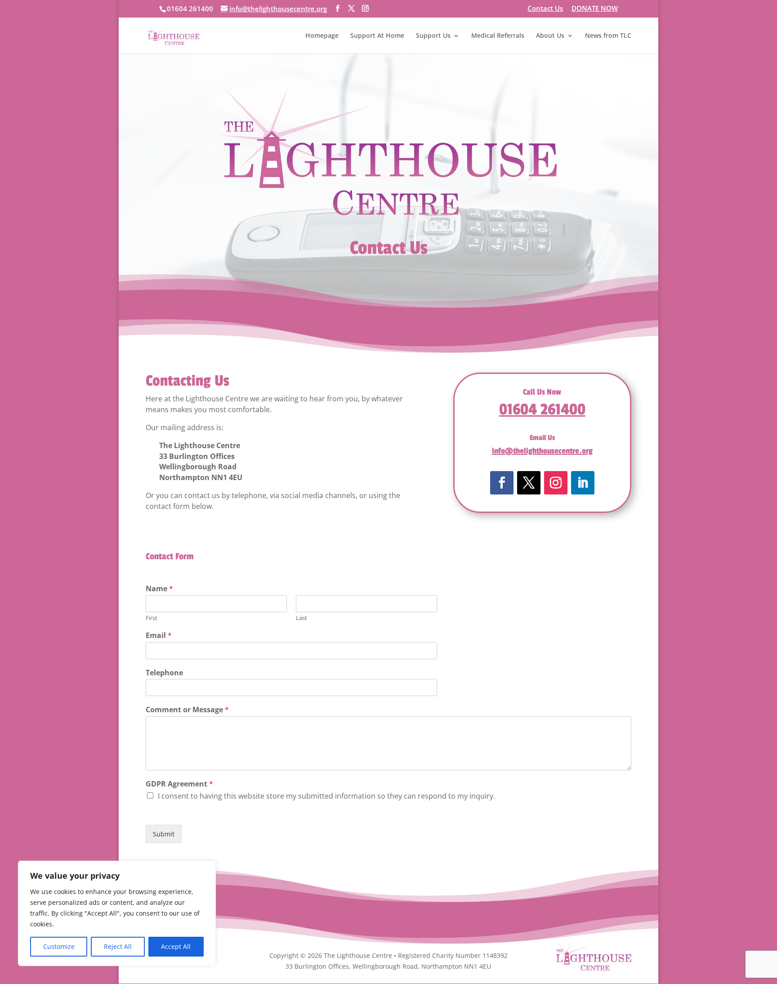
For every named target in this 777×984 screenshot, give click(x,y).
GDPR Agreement (179, 784)
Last (301, 618)
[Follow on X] (528, 482)
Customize (59, 946)
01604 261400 (542, 409)
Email (159, 635)
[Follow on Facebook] (502, 482)
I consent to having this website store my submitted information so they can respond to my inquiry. (326, 796)
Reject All (118, 946)
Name (159, 588)
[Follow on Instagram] (555, 482)
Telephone (164, 673)
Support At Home (377, 36)
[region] (117, 913)
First (151, 618)
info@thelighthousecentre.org (542, 451)
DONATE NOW (595, 9)
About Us (550, 36)
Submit (163, 834)
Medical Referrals (497, 36)
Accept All (176, 946)
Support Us (433, 36)
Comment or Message (187, 709)
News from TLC (608, 36)
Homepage (322, 36)
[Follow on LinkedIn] (582, 482)
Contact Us (545, 9)
